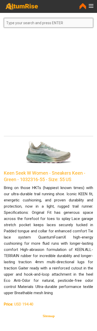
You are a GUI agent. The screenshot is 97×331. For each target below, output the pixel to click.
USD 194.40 (18, 304)
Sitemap (49, 316)
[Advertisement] (48, 84)
